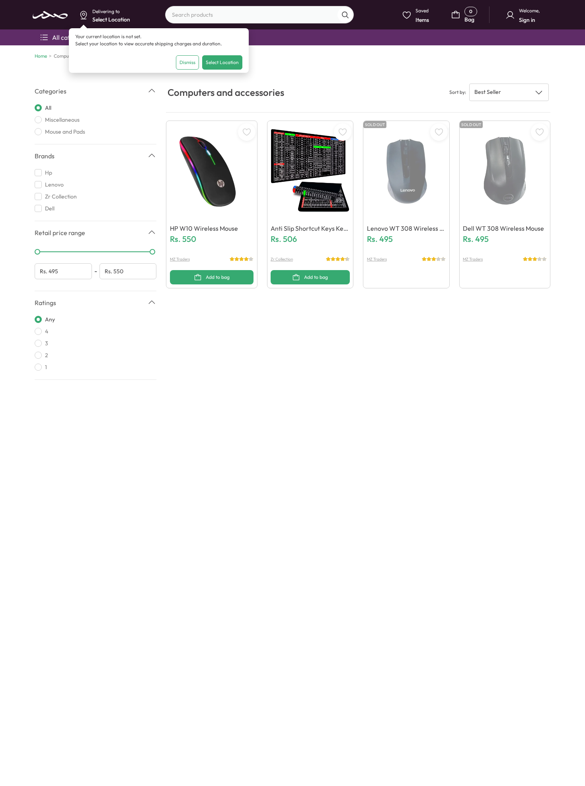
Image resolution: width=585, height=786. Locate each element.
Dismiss (187, 62)
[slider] (37, 252)
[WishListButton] (246, 132)
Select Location (222, 62)
